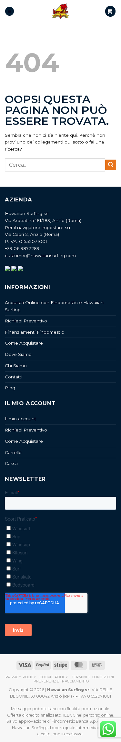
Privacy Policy (20, 677)
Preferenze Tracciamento (61, 681)
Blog (10, 387)
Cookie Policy (54, 677)
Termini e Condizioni (93, 677)
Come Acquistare (24, 343)
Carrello (13, 452)
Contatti (13, 376)
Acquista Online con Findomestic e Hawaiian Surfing (54, 306)
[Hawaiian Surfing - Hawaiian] (60, 11)
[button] (9, 11)
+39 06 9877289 (22, 248)
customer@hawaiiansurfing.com (40, 255)
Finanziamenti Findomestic (34, 332)
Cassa (11, 463)
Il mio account (20, 418)
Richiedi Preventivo (26, 320)
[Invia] (110, 165)
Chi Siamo (16, 365)
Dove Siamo (18, 354)
